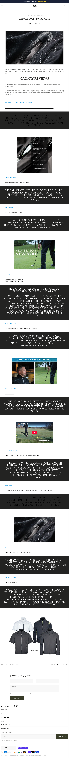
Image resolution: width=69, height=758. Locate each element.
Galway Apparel (9, 394)
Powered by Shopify (42, 755)
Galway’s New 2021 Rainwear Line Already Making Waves (22, 455)
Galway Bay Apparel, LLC (31, 755)
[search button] (5, 5)
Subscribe (61, 736)
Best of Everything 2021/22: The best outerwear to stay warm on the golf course (29, 108)
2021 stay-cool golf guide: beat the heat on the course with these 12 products (28, 490)
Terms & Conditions (13, 755)
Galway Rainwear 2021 (11, 582)
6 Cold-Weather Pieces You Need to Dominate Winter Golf (22, 328)
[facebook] (5, 717)
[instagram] (7, 717)
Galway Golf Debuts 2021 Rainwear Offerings (18, 552)
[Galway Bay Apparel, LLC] (34, 6)
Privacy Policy (4, 755)
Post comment (16, 698)
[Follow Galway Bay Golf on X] (2, 717)
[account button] (64, 5)
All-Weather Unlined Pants (33, 71)
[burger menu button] (2, 5)
